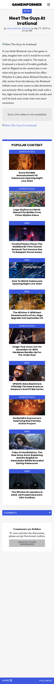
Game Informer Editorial (19, 28)
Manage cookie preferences (27, 543)
